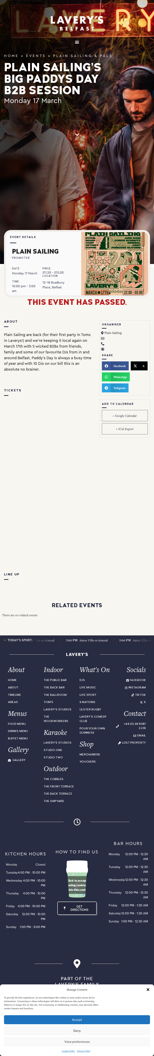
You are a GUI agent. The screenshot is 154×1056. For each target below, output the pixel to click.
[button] (148, 990)
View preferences (77, 1042)
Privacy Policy (83, 1050)
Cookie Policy (68, 1050)
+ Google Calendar (125, 416)
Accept (77, 1020)
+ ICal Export (125, 429)
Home (11, 56)
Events (36, 56)
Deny (77, 1031)
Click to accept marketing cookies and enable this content (77, 885)
